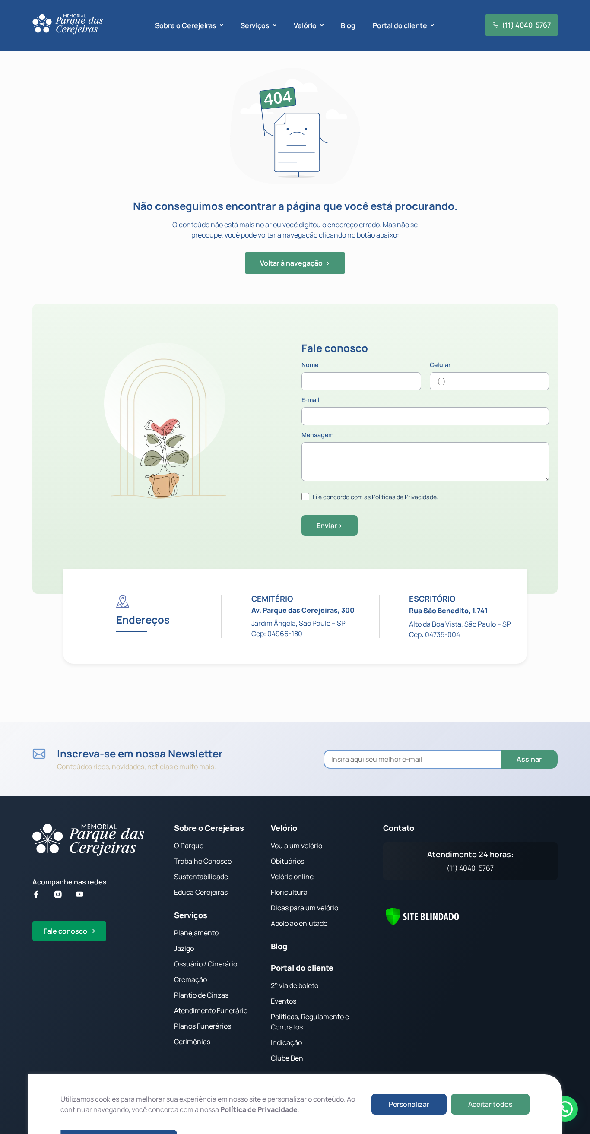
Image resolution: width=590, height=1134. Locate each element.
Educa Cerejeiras (201, 892)
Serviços (190, 915)
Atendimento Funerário (210, 1010)
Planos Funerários (202, 1026)
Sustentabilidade (201, 876)
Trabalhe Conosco (203, 861)
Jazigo (184, 948)
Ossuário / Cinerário (205, 964)
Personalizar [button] (409, 1104)
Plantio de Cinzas (201, 995)
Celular (440, 365)
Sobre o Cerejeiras (209, 828)
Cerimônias (192, 1041)
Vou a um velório (296, 845)
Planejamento (196, 933)
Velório (284, 828)
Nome (309, 365)
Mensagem (317, 435)
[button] (565, 1109)
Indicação (286, 1042)
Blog (348, 25)
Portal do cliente (302, 968)
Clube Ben (287, 1058)
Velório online (292, 876)
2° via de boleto (294, 985)
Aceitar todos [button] (490, 1104)
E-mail (310, 400)
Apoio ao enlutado (299, 923)
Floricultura (289, 892)
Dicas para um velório (304, 907)
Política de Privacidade (259, 1109)
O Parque (188, 845)
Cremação (190, 979)
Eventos (283, 1001)
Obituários (287, 861)
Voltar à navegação (291, 263)
